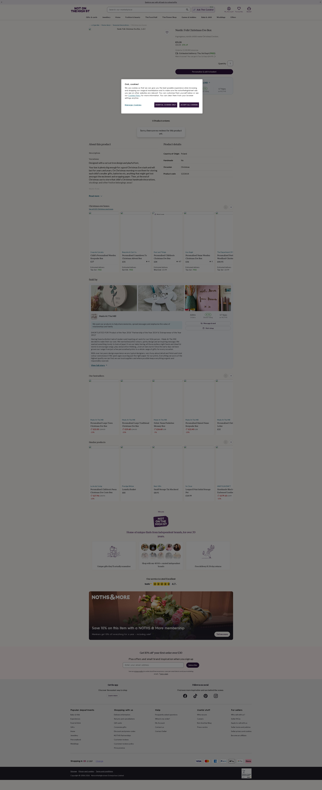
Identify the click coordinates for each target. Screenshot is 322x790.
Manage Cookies (133, 105)
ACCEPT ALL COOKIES (189, 105)
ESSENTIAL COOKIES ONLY (166, 105)
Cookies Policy (134, 95)
